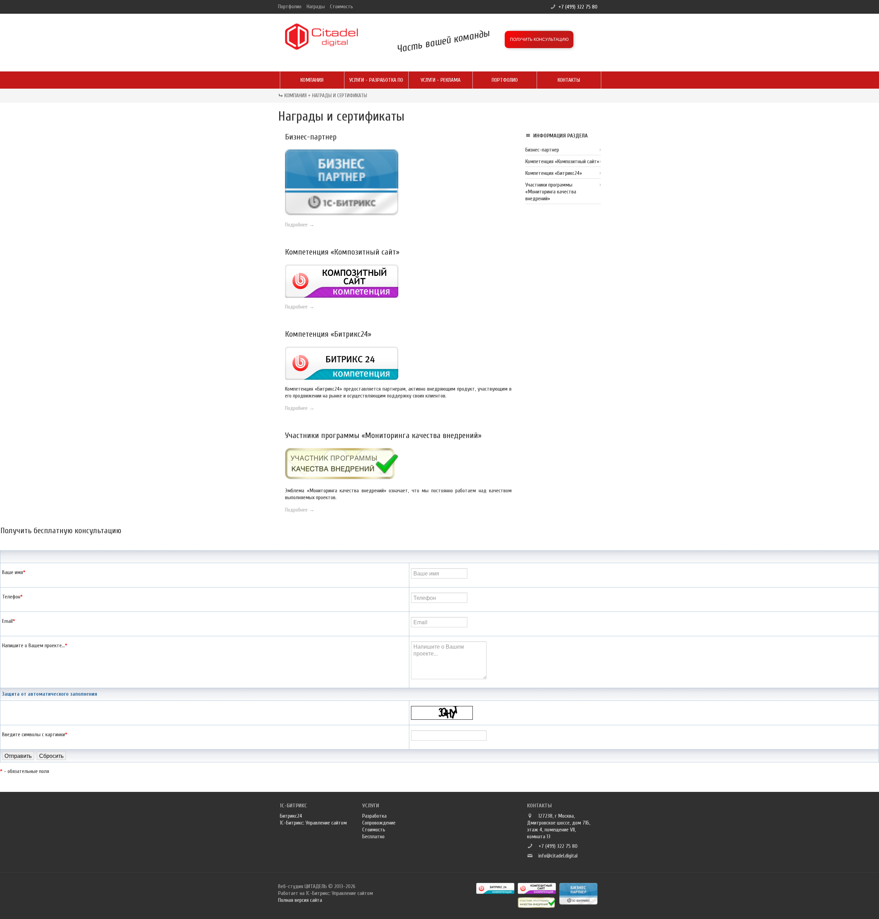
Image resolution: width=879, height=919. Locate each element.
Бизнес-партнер (310, 137)
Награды (316, 6)
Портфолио (289, 6)
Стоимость (341, 6)
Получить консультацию (539, 39)
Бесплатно (373, 836)
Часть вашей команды (443, 41)
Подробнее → (300, 225)
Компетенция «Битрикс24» (328, 334)
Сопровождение (379, 823)
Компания (311, 80)
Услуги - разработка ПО (376, 80)
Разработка (374, 816)
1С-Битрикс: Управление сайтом (313, 823)
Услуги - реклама (440, 80)
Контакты (569, 80)
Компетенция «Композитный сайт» (342, 252)
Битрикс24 (291, 816)
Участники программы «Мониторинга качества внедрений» (383, 435)
